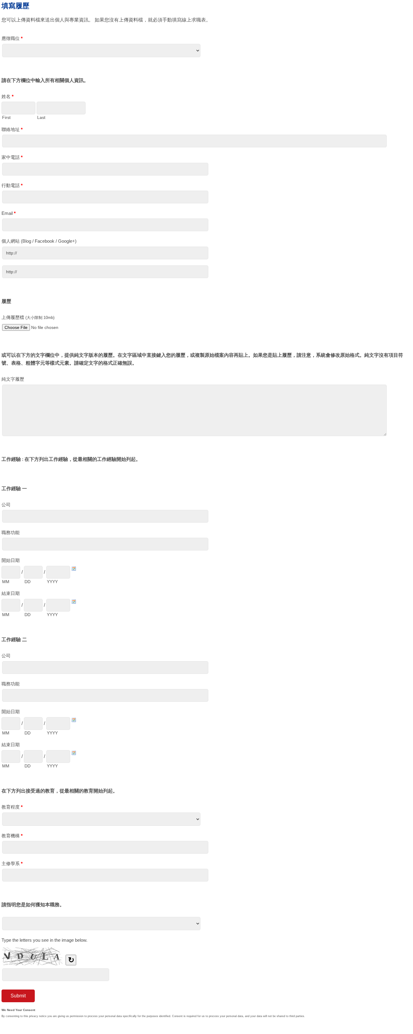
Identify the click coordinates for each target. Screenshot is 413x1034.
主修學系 (12, 863)
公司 (6, 504)
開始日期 (11, 560)
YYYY (52, 581)
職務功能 (11, 532)
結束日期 (11, 593)
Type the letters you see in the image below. (44, 940)
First (6, 117)
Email (9, 213)
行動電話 (12, 185)
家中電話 (12, 157)
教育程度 (12, 806)
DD (27, 581)
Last (41, 117)
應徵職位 (12, 38)
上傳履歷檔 (28, 317)
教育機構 (12, 835)
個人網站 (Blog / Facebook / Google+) (39, 241)
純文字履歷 (13, 379)
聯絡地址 (12, 129)
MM (5, 581)
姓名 (8, 96)
